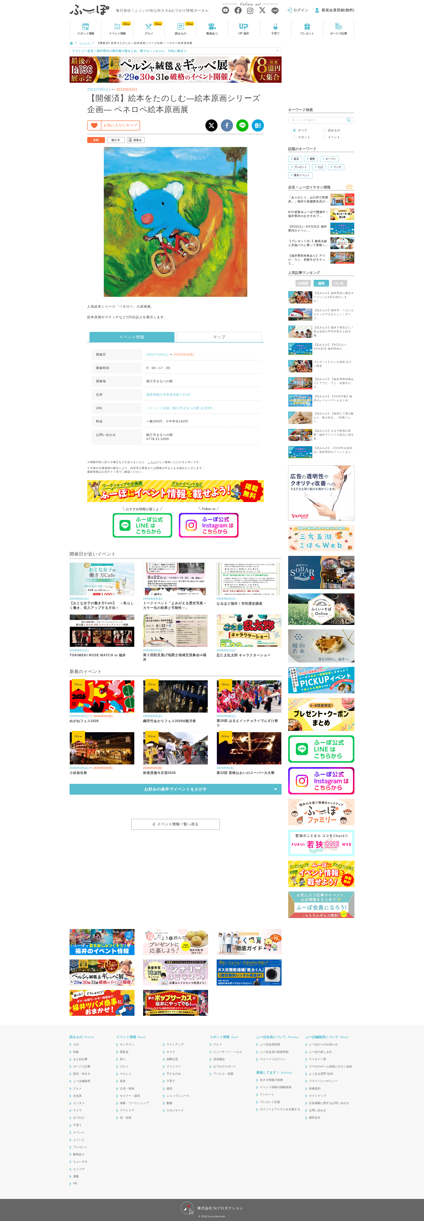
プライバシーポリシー (323, 1081)
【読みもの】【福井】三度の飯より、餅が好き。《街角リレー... (334, 417)
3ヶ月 (339, 283)
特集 (76, 1052)
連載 (76, 1176)
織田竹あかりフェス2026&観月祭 (169, 721)
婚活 (169, 1088)
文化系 (77, 1095)
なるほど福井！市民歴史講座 (240, 603)
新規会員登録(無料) (338, 10)
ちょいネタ (80, 1161)
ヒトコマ (79, 1169)
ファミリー (174, 1066)
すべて (302, 130)
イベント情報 (131, 337)
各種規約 (314, 1088)
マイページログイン (273, 1059)
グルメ (149, 33)
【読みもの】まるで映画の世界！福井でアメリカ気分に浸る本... (334, 434)
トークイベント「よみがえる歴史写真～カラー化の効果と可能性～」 (175, 605)
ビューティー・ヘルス (227, 1052)
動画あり (212, 33)
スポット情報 (224, 1037)
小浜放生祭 (78, 773)
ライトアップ (175, 1044)
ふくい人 (79, 1139)
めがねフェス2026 (84, 721)
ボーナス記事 (338, 33)
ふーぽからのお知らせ (323, 1044)
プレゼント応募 (270, 1102)
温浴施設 (219, 1059)
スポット (85, 33)
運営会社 (314, 1117)
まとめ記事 (80, 1059)
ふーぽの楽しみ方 (320, 1052)
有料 (96, 140)
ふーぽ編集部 (81, 1081)
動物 (169, 1103)
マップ (219, 337)
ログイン (301, 10)
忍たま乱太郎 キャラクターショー (244, 655)
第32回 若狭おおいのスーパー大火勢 (246, 773)
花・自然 (125, 1117)
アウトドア (127, 1110)
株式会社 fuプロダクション (220, 1208)
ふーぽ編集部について (326, 1037)
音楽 (123, 1081)
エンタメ (79, 1103)
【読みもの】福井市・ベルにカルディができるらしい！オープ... (334, 314)
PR (75, 1183)
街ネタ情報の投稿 (271, 1080)
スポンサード (175, 1110)
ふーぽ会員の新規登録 (274, 1052)
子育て (275, 33)
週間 (321, 283)
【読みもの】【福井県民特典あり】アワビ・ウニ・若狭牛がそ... (334, 383)
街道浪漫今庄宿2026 (159, 773)
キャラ (171, 1052)
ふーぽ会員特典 (270, 1044)
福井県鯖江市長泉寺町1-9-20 (168, 394)
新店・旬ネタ (81, 1073)
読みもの (180, 33)
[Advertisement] (321, 75)
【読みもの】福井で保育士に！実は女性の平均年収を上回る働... (334, 331)
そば (76, 1044)
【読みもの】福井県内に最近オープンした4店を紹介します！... (334, 297)
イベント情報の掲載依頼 (276, 1087)
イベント (117, 33)
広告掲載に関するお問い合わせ (329, 1103)
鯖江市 (116, 140)
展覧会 (137, 140)
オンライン (127, 1044)
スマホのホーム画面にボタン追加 (330, 1066)
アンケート (267, 1094)
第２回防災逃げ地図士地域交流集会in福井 (174, 657)
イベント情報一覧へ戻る (178, 824)
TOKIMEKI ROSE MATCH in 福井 (98, 655)
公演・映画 (127, 1088)
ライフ (77, 1110)
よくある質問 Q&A (321, 1073)
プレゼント (307, 33)
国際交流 (172, 1059)
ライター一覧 (317, 1059)
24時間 (303, 283)
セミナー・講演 (130, 1095)
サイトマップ (317, 1095)
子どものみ (174, 1073)
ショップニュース (178, 1095)
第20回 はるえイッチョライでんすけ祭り (247, 723)
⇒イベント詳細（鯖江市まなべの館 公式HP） (180, 408)
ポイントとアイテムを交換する (280, 1109)
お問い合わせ (317, 1110)
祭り (123, 1059)
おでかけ (79, 1117)
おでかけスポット (224, 1066)
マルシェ (125, 1073)
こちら (152, 462)
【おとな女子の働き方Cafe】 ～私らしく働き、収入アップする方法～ (102, 605)
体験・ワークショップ (134, 1103)
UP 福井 (243, 33)
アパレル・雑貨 (223, 1073)
